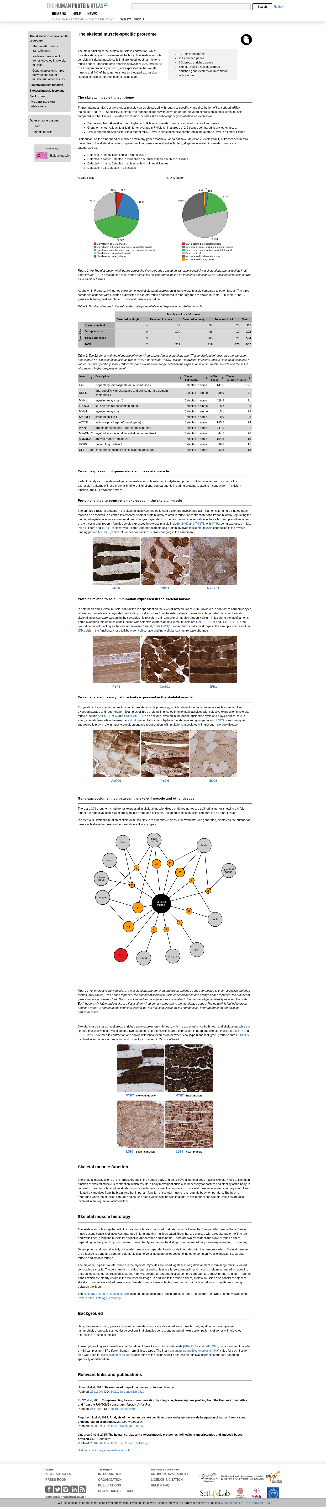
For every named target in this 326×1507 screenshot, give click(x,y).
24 (238, 325)
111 (181, 58)
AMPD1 (103, 716)
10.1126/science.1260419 (127, 1391)
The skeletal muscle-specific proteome (49, 38)
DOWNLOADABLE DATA (115, 1491)
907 (96, 72)
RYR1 (200, 622)
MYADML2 (86, 433)
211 (177, 344)
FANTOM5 (211, 1346)
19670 (114, 68)
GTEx (194, 1346)
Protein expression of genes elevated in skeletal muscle (49, 61)
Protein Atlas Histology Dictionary (99, 1298)
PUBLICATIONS (109, 1485)
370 (237, 344)
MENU (61, 13)
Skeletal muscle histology (47, 90)
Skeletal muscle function (46, 85)
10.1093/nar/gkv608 (123, 1409)
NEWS (92, 13)
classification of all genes (117, 1355)
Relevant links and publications (42, 104)
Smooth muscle (42, 132)
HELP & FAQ (160, 1485)
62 (178, 338)
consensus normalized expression (190, 1350)
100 (177, 331)
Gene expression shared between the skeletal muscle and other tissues (48, 75)
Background (38, 96)
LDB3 (81, 1035)
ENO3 (128, 716)
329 (237, 338)
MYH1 (83, 400)
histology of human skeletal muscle (106, 1294)
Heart (36, 126)
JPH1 (225, 622)
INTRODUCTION (109, 1474)
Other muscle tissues (44, 120)
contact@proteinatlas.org (66, 1497)
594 (248, 338)
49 (178, 325)
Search (262, 6)
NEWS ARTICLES (58, 1474)
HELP (77, 13)
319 (210, 344)
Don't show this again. (259, 1503)
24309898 (97, 1426)
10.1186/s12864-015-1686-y (129, 1443)
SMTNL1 (84, 417)
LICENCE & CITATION (167, 1479)
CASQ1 (210, 622)
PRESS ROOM (56, 1479)
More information (232, 1503)
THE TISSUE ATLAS (101, 19)
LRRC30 (84, 406)
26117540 (97, 1409)
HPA (187, 1346)
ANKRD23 (86, 439)
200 (210, 338)
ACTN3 (84, 422)
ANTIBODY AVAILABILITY (170, 1474)
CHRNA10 (86, 450)
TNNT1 (199, 523)
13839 (157, 64)
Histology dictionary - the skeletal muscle (104, 1450)
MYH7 (239, 1031)
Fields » (278, 6)
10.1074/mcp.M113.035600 (128, 1426)
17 (238, 331)
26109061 (97, 1443)
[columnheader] (86, 378)
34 (211, 325)
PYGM (113, 716)
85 (211, 331)
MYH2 (184, 523)
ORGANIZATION (109, 1479)
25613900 (97, 1391)
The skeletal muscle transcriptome (45, 48)
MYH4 (83, 411)
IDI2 (81, 385)
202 (181, 62)
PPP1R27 (85, 428)
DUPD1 (84, 393)
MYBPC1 (104, 532)
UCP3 (83, 444)
